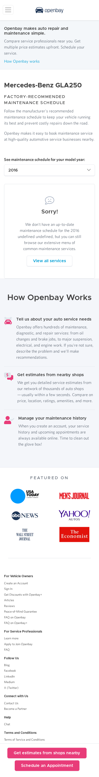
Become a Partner (15, 708)
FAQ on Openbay (15, 617)
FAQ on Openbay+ (15, 622)
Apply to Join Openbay (18, 644)
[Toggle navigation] (8, 10)
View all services (49, 261)
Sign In (8, 588)
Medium (9, 682)
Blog (7, 665)
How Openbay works (22, 61)
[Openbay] (49, 10)
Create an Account (16, 583)
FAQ (7, 649)
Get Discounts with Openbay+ (23, 594)
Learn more (11, 638)
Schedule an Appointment (47, 766)
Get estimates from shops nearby (47, 753)
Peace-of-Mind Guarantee (20, 611)
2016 (13, 170)
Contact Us (11, 703)
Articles (9, 600)
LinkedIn (9, 676)
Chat (7, 724)
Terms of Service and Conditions (24, 739)
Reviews (9, 606)
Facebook (10, 670)
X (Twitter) (11, 687)
